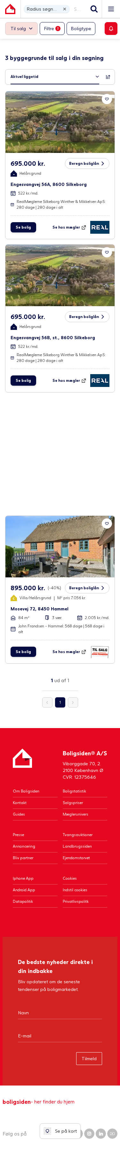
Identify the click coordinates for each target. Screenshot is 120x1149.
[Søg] (94, 9)
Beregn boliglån (84, 163)
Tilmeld (89, 1058)
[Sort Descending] (108, 77)
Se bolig (23, 227)
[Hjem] (22, 764)
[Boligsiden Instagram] (89, 1133)
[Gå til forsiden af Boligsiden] (10, 9)
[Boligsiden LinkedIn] (101, 1133)
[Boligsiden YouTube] (112, 1133)
